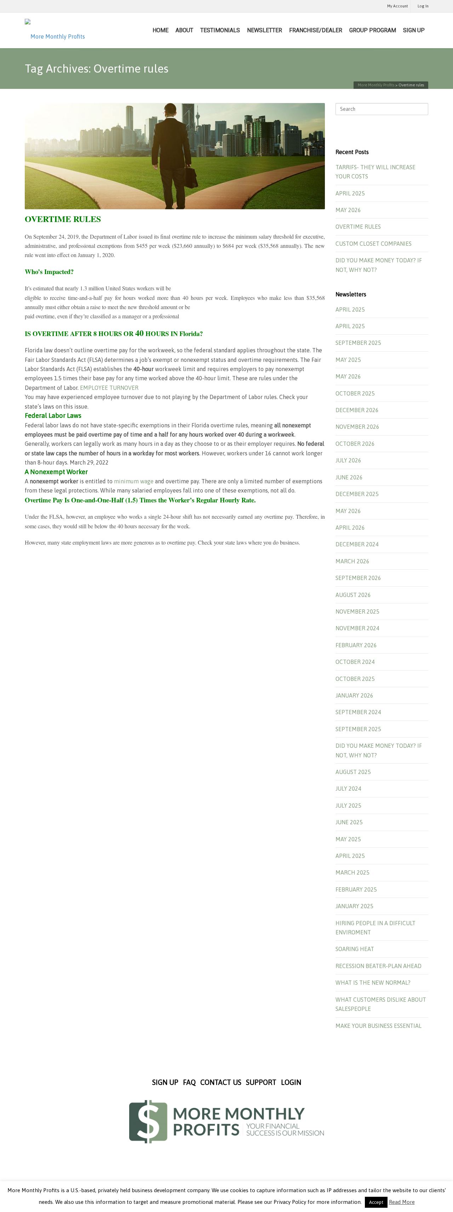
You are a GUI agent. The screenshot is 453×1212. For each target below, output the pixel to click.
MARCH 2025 (352, 872)
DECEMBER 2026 (357, 410)
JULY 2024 (348, 788)
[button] (175, 378)
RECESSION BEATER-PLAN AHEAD (379, 966)
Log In (423, 6)
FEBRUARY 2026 (356, 645)
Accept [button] (376, 1202)
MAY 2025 (348, 360)
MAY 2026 (348, 210)
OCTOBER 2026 (355, 443)
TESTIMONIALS (220, 30)
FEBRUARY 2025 (356, 889)
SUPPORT (261, 1082)
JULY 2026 (348, 460)
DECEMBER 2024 (357, 544)
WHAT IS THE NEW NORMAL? (373, 982)
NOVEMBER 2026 (357, 426)
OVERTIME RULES (358, 226)
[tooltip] (61, 443)
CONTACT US (220, 1082)
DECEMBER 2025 (357, 494)
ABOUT (184, 30)
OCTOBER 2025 (355, 393)
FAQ (189, 1082)
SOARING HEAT (355, 949)
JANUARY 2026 (354, 695)
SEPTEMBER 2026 (358, 578)
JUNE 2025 (349, 822)
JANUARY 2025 (354, 906)
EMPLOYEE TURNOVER (109, 388)
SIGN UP (414, 30)
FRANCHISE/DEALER (315, 30)
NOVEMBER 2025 (357, 611)
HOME (160, 30)
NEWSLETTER (264, 30)
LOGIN (291, 1082)
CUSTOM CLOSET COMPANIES (374, 243)
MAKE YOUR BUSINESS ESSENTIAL (379, 1026)
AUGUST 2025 (353, 772)
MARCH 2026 (352, 561)
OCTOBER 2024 (355, 662)
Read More (402, 1202)
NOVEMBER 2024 (357, 628)
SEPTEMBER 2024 (358, 712)
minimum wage (134, 481)
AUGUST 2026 (353, 595)
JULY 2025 (348, 805)
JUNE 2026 (349, 477)
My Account (397, 6)
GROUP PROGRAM (372, 30)
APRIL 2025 (350, 193)
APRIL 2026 (350, 527)
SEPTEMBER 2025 (358, 343)
